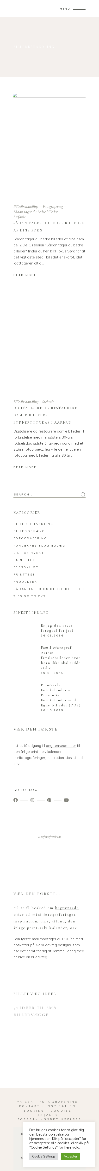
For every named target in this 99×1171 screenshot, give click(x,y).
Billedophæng (29, 531)
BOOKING (34, 1110)
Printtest (24, 574)
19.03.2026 (52, 673)
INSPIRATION (61, 1106)
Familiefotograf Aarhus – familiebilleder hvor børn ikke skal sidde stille (61, 657)
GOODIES (61, 1110)
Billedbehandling (25, 206)
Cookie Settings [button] (44, 1156)
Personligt (25, 567)
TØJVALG (47, 1115)
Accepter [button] (70, 1156)
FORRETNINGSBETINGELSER (50, 1119)
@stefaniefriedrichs (49, 837)
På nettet (24, 560)
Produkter (25, 581)
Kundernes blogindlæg (39, 545)
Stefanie (19, 216)
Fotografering (53, 206)
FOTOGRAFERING (59, 1101)
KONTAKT (29, 1106)
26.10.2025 (52, 710)
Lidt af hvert (28, 553)
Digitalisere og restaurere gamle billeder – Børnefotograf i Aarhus (45, 415)
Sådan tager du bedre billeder (35, 211)
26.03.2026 (52, 635)
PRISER (25, 1101)
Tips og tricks (29, 596)
